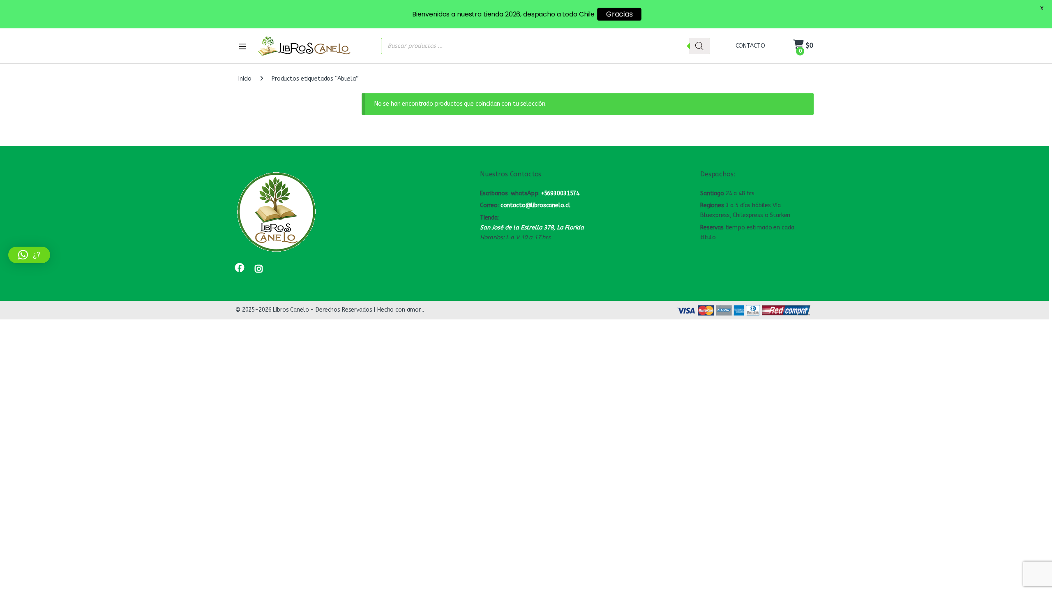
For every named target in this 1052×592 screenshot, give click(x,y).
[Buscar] (699, 46)
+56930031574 (560, 193)
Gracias (619, 14)
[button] (29, 255)
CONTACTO (750, 45)
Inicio (244, 78)
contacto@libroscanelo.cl (535, 205)
